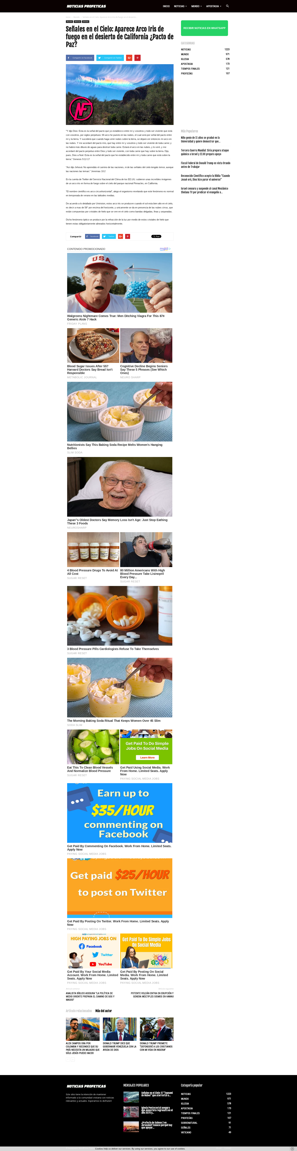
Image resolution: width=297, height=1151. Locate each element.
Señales (85, 21)
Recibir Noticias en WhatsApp (204, 28)
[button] (227, 6)
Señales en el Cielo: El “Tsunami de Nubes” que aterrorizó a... (157, 1094)
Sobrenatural (189, 1122)
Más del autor (103, 1011)
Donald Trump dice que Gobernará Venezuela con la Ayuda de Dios (119, 1046)
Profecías (187, 73)
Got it (191, 1148)
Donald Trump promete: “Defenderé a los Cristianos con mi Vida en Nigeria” (156, 1046)
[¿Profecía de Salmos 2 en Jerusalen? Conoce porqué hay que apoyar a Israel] (131, 1126)
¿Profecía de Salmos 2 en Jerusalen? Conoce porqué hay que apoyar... (156, 1125)
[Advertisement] (204, 103)
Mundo (195, 6)
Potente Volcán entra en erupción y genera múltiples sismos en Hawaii (152, 995)
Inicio (166, 6)
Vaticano (186, 1132)
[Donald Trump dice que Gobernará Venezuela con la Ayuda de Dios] (120, 1029)
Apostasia (212, 6)
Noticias (179, 6)
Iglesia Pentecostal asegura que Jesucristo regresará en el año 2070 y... (157, 1110)
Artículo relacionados (79, 1011)
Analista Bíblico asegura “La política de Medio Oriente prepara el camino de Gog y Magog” (90, 996)
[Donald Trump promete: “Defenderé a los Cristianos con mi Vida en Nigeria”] (157, 1029)
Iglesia (185, 59)
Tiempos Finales (190, 68)
